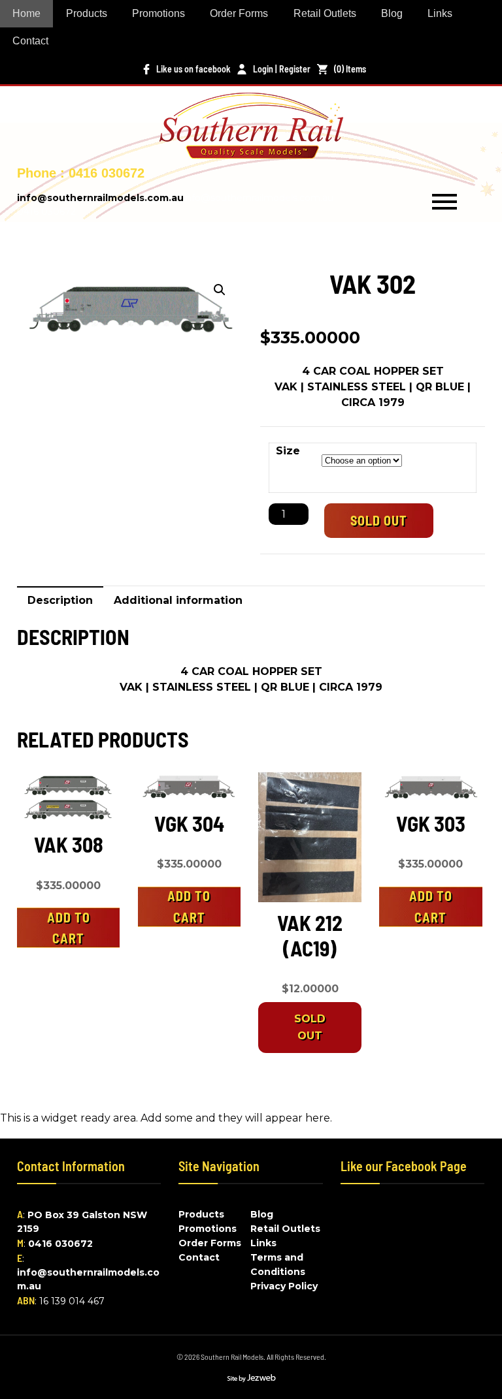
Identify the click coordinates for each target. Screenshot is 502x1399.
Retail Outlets (324, 13)
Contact (30, 40)
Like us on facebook (193, 69)
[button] (219, 290)
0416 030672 (60, 1244)
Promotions (158, 13)
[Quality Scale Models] (251, 150)
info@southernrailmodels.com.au (100, 198)
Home (26, 13)
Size (288, 451)
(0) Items (350, 69)
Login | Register (281, 69)
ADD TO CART (68, 927)
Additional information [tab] (178, 600)
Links (439, 13)
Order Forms (239, 13)
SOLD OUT (378, 520)
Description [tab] (60, 600)
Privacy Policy (284, 1286)
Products (86, 13)
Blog (392, 13)
